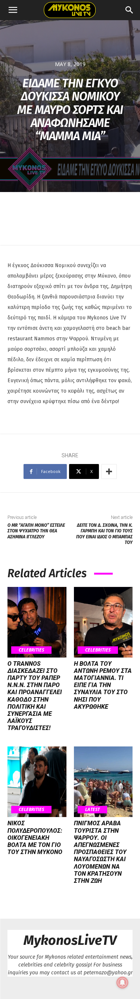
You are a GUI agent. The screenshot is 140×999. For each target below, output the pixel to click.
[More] (109, 471)
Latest (92, 809)
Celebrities (31, 650)
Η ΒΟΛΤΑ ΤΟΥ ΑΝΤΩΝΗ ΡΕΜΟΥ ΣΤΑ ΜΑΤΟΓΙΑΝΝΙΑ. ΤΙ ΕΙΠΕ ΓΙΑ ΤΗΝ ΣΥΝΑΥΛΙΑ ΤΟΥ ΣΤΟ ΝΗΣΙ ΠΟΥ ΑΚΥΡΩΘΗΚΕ (103, 685)
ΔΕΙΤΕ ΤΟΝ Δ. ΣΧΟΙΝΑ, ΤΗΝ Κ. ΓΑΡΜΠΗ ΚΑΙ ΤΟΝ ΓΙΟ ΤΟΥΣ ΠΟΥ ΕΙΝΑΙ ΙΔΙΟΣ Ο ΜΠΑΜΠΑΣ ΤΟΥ (104, 534)
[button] (13, 10)
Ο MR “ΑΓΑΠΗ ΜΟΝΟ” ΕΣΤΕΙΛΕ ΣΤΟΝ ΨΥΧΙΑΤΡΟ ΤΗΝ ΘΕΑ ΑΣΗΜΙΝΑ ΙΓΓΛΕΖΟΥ (36, 531)
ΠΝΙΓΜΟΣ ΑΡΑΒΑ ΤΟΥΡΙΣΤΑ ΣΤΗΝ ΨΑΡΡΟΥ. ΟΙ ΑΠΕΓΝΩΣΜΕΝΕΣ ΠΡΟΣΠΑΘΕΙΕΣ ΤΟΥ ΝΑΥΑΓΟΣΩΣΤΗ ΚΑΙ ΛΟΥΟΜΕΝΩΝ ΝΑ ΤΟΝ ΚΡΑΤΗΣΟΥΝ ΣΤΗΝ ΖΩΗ (100, 852)
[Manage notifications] (122, 983)
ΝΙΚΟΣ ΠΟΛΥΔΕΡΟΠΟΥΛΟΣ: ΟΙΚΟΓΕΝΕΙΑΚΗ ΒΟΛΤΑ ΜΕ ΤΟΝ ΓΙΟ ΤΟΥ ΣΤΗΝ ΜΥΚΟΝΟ (34, 838)
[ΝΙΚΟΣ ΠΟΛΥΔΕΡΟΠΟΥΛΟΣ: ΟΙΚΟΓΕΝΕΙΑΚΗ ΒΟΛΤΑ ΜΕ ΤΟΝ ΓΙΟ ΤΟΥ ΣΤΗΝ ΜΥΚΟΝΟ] (36, 781)
